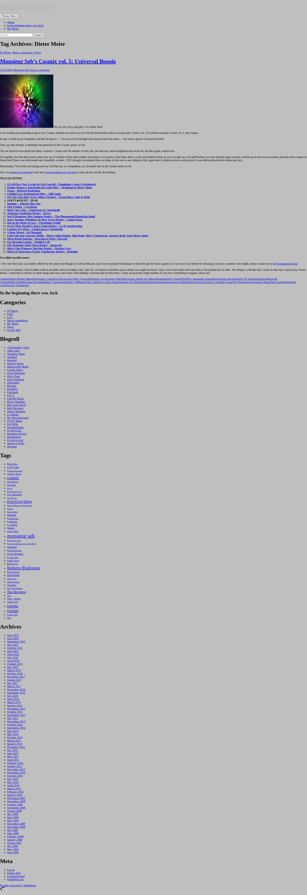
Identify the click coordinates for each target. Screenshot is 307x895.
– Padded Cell (28, 242)
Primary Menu (8, 16)
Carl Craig (13, 467)
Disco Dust (13, 376)
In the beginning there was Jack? (25, 25)
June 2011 (12, 753)
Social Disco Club (210, 282)
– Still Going (34, 193)
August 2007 (14, 842)
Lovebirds (19, 282)
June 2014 (13, 731)
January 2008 (14, 839)
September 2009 (16, 807)
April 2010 (13, 785)
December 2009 (16, 798)
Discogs (11, 385)
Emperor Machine (116, 278)
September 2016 (16, 692)
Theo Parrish (277, 282)
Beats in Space (15, 363)
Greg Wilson (149, 278)
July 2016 (12, 695)
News (37, 52)
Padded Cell (71, 282)
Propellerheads (15, 427)
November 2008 (16, 826)
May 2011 (12, 756)
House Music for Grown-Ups (19, 505)
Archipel (12, 357)
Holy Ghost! (174, 278)
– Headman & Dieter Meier (49, 187)
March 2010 (14, 788)
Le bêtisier (13, 414)
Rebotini (144, 282)
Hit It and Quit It (16, 404)
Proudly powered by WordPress (18, 885)
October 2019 (15, 663)
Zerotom (12, 446)
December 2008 (16, 823)
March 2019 (14, 670)
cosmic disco (14, 473)
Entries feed (13, 873)
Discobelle (13, 382)
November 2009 (16, 801)
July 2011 (12, 750)
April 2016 (13, 699)
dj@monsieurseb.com (285, 263)
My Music (13, 28)
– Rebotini (42, 251)
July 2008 (12, 830)
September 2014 (16, 727)
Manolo (11, 528)
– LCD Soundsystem (44, 226)
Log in (11, 869)
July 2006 (12, 846)
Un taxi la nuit (15, 440)
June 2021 (13, 651)
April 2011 (13, 759)
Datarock (13, 278)
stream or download (21, 172)
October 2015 (15, 711)
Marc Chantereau (54, 282)
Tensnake (11, 585)
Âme (9, 618)
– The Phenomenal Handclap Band (51, 216)
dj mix (9, 488)
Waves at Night (15, 443)
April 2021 (13, 654)
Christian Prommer (15, 471)
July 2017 (12, 683)
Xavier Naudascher (18, 285)
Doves (56, 278)
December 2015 (16, 708)
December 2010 (16, 769)
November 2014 (16, 721)
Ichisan (10, 509)
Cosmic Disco (15, 369)
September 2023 (16, 641)
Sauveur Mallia (179, 282)
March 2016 (14, 702)
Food (10, 314)
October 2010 (15, 775)
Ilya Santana (194, 278)
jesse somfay (12, 512)
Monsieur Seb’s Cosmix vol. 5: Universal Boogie (58, 61)
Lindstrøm (12, 521)
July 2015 (12, 718)
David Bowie (12, 482)
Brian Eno (12, 464)
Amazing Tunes (16, 353)
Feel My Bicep (15, 398)
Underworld (12, 615)
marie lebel (12, 531)
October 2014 (15, 724)
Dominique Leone (43, 278)
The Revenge (16, 592)
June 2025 (13, 635)
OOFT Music (14, 420)
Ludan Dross (32, 282)
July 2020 (12, 657)
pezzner (12, 547)
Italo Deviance (15, 408)
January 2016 (14, 705)
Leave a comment (40, 70)
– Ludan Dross (44, 219)
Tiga (9, 595)
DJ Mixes (5, 52)
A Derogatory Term (18, 347)
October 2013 (15, 737)
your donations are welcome (60, 172)
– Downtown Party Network (37, 238)
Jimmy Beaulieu (16, 411)
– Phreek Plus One (24, 203)
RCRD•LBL (14, 430)
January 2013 (14, 743)
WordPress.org (15, 879)
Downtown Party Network (75, 278)
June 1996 (13, 852)
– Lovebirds (22, 206)
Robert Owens (13, 572)
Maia (42, 282)
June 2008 (13, 833)
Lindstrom (12, 518)
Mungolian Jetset (14, 541)
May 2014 (13, 734)
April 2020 (13, 660)
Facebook (12, 392)
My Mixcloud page (18, 417)
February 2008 (15, 836)
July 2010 (12, 779)
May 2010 (13, 782)
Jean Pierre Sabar (224, 278)
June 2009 (13, 817)
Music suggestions (22, 52)
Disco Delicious (16, 373)
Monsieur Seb (21, 70)
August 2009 (14, 810)
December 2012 (16, 747)
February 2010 (15, 791)
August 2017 (14, 679)
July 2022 (12, 644)
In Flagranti (207, 278)
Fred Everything (19, 501)
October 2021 (15, 648)
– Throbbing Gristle (34, 222)
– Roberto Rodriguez (23, 190)
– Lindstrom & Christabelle (33, 210)
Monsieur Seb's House (27, 7)
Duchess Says (98, 278)
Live (9, 317)
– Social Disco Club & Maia (48, 197)
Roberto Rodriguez (160, 282)
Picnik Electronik (14, 550)
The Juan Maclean (14, 588)
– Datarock (34, 245)
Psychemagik (12, 557)
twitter (12, 610)
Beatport (12, 360)
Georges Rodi (134, 278)
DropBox (12, 389)
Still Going (226, 282)
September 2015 (16, 715)
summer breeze (13, 582)
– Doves (29, 213)
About (10, 22)
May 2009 (13, 820)
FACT (10, 395)
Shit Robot (13, 575)
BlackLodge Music (18, 366)
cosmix (4, 278)
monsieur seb (21, 536)
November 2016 (16, 689)
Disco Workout (15, 379)
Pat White (12, 424)
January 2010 (14, 794)
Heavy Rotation (16, 401)
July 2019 (12, 667)
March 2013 (14, 740)
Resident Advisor (16, 433)
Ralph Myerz (12, 564)
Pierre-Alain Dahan (108, 282)
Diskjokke (11, 485)
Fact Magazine (14, 494)
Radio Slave (13, 560)
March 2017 (14, 686)
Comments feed (16, 876)
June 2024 (13, 638)
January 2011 (14, 766)
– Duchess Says (39, 248)
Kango (237, 278)
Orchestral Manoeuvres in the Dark (21, 544)
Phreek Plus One (87, 282)
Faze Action (12, 498)
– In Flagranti (24, 232)
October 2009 (15, 804)
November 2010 (16, 772)
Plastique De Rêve (129, 282)
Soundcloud (14, 436)
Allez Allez (13, 350)
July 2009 (12, 814)
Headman (161, 278)
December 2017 (16, 676)
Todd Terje (12, 602)
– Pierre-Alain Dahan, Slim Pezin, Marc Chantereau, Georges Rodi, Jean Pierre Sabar (78, 235)
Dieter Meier (25, 278)
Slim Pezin (194, 282)
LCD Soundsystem (252, 278)
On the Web (14, 330)
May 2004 (13, 849)
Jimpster (11, 515)
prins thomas (15, 554)
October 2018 (15, 673)
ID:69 (184, 278)
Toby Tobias (14, 598)
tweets (12, 606)
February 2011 (15, 763)
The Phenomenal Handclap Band (251, 282)
